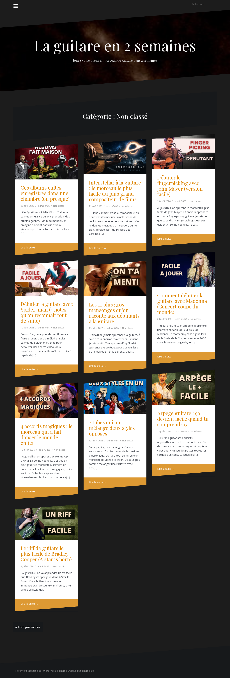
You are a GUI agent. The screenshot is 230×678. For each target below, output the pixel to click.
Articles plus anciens (27, 627)
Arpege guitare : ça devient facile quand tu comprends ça (183, 419)
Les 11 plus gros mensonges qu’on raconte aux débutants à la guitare (114, 312)
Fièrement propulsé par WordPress (35, 670)
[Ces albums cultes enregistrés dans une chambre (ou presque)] (46, 161)
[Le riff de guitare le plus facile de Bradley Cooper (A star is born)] (46, 522)
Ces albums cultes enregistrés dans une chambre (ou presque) (45, 193)
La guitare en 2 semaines (115, 45)
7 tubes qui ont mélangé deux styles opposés (112, 428)
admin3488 (44, 205)
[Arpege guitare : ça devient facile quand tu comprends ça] (183, 387)
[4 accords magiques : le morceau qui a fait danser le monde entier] (46, 400)
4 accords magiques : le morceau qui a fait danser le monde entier (47, 434)
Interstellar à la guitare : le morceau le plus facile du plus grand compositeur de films (115, 190)
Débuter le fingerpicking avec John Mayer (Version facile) (180, 185)
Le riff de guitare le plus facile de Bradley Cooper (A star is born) (46, 554)
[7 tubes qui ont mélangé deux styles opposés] (115, 396)
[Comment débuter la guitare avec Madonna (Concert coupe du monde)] (183, 269)
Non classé (58, 205)
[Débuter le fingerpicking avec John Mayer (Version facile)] (183, 152)
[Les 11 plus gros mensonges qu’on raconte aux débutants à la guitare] (115, 278)
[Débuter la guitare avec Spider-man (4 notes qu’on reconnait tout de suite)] (46, 278)
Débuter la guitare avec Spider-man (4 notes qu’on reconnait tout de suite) (47, 312)
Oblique (72, 670)
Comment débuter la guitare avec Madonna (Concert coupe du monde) (182, 303)
